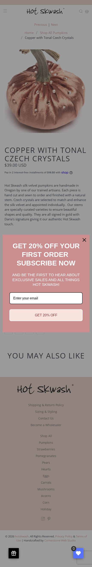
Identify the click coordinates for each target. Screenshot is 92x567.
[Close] (84, 240)
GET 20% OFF (46, 315)
